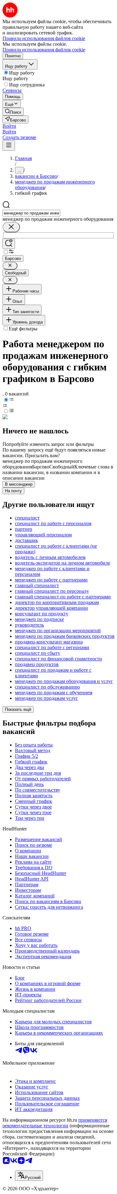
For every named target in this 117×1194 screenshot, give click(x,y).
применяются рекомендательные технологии (54, 1122)
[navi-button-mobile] (8, 145)
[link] (13, 112)
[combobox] (31, 213)
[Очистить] (11, 227)
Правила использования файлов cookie (43, 49)
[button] (9, 126)
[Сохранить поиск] (8, 244)
